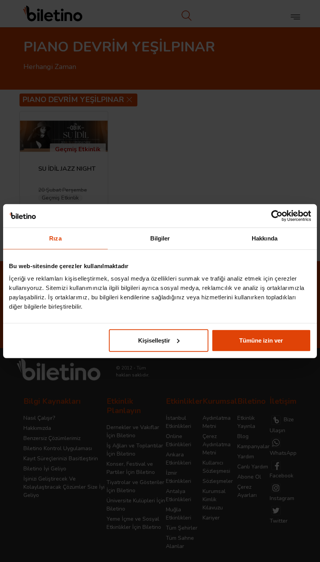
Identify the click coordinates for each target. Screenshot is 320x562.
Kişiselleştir (154, 340)
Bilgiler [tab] (160, 238)
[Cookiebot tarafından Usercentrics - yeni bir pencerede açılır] (277, 216)
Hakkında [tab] (264, 238)
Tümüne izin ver (261, 340)
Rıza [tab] (55, 238)
